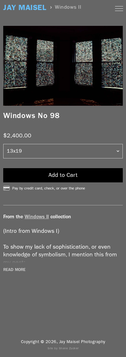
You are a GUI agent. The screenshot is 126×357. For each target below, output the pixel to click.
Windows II (37, 216)
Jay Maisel (24, 7)
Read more (14, 269)
